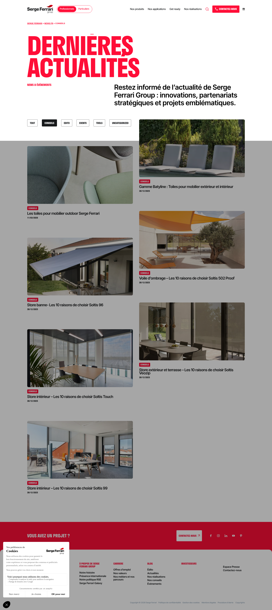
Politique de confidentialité (169, 602)
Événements (154, 583)
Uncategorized (120, 123)
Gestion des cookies (191, 602)
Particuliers (83, 9)
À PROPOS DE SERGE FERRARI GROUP (89, 565)
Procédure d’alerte (226, 602)
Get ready (175, 9)
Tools (99, 123)
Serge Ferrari (34, 23)
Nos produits (137, 9)
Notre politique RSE (90, 579)
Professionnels (67, 9)
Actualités (153, 573)
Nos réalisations (193, 9)
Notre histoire (87, 572)
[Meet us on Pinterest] (241, 536)
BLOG (150, 563)
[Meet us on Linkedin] (226, 536)
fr (244, 9)
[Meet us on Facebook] (211, 536)
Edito (67, 123)
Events (83, 123)
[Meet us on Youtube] (233, 536)
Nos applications (157, 9)
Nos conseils (154, 580)
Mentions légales (209, 602)
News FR (48, 23)
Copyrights (240, 602)
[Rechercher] (207, 9)
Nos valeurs (120, 573)
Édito (150, 569)
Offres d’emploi (122, 569)
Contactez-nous (232, 570)
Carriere (118, 563)
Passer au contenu (13, 19)
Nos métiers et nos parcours (123, 578)
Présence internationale (92, 576)
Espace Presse (231, 566)
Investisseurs (189, 563)
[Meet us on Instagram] (218, 536)
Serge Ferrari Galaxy (90, 583)
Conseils (49, 123)
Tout (32, 123)
